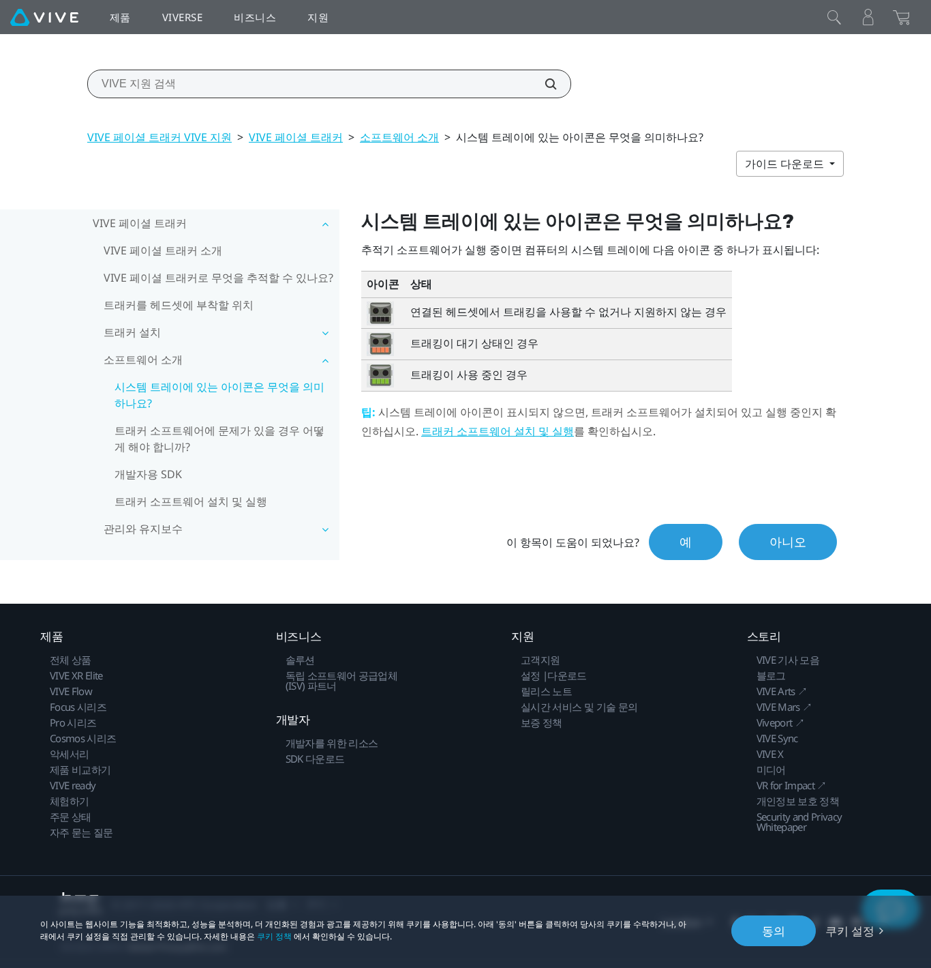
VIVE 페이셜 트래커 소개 (163, 250)
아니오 (787, 541)
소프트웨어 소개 (399, 137)
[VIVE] (44, 17)
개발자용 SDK (148, 474)
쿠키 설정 (849, 931)
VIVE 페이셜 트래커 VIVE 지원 (159, 137)
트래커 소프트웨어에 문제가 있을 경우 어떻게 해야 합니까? (219, 438)
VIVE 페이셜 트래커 (296, 137)
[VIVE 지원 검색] (543, 84)
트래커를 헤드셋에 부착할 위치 (179, 304)
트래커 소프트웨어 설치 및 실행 (191, 501)
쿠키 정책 (274, 936)
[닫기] (834, 17)
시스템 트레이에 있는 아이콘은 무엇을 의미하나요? (219, 395)
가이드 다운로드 (786, 163)
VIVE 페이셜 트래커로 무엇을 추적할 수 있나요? (218, 277)
